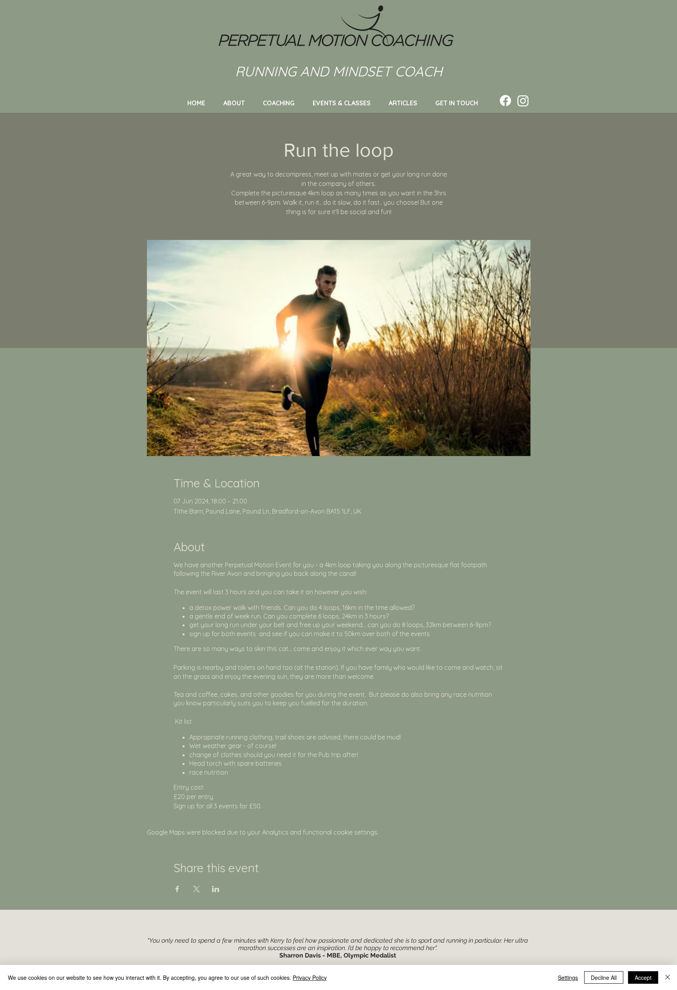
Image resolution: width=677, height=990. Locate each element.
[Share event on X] (196, 889)
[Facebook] (505, 100)
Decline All (604, 977)
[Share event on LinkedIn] (215, 889)
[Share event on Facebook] (177, 889)
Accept (643, 977)
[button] (342, 103)
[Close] (667, 977)
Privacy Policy (310, 977)
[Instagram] (523, 100)
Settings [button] (568, 977)
